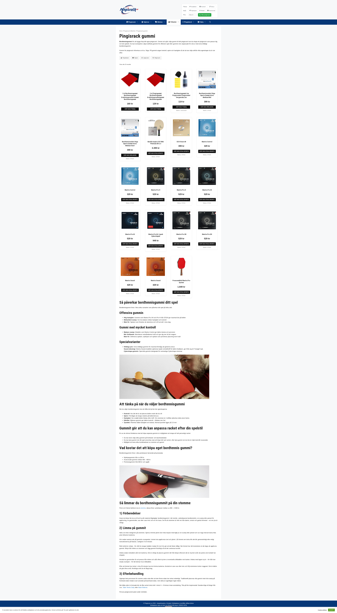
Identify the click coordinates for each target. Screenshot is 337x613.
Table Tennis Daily (129, 587)
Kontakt (169, 603)
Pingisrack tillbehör (129, 31)
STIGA (209, 110)
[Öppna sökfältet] (210, 22)
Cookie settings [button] (322, 610)
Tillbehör (173, 22)
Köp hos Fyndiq (130, 109)
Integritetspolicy (161, 603)
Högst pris (157, 58)
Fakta (201, 22)
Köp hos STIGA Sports (155, 153)
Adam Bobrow (142, 587)
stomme (143, 508)
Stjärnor (146, 22)
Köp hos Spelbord (207, 107)
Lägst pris (146, 58)
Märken (160, 22)
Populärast (125, 58)
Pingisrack (132, 22)
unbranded (183, 110)
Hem (120, 31)
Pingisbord (188, 22)
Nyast (136, 58)
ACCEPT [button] (331, 610)
